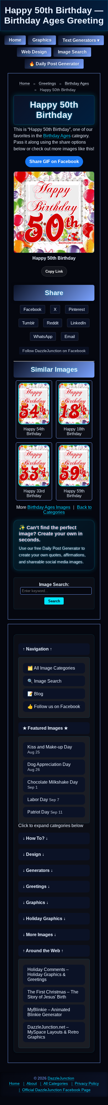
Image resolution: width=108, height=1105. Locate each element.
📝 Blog (35, 693)
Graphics (42, 40)
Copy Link (54, 271)
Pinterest (77, 309)
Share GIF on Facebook (54, 161)
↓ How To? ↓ (35, 838)
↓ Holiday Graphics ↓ (44, 918)
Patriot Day (45, 812)
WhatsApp (43, 336)
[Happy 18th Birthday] (74, 403)
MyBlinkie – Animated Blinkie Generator (48, 1012)
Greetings (47, 83)
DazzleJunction (61, 1078)
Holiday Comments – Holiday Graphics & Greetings (48, 974)
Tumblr (28, 323)
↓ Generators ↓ (38, 870)
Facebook (33, 309)
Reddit (52, 323)
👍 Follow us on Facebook (53, 706)
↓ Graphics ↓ (35, 902)
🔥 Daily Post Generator (54, 63)
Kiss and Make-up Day (49, 749)
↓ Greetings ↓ (36, 886)
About (32, 1083)
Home (15, 40)
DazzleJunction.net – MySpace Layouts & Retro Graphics (53, 1032)
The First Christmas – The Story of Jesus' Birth (52, 994)
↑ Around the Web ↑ (43, 950)
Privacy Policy (87, 1083)
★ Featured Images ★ (45, 728)
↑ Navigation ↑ (37, 649)
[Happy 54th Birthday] (34, 403)
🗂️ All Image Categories (51, 668)
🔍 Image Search (44, 681)
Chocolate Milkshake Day (52, 784)
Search (54, 601)
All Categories (55, 1083)
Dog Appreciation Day (49, 767)
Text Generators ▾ (81, 40)
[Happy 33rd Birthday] (34, 465)
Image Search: (54, 584)
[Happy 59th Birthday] (74, 465)
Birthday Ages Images (48, 507)
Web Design (34, 52)
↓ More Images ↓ (39, 934)
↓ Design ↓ (33, 854)
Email (70, 336)
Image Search (72, 52)
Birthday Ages (77, 83)
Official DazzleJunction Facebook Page (56, 1090)
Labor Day (43, 799)
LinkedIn (78, 323)
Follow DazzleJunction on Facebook (54, 350)
